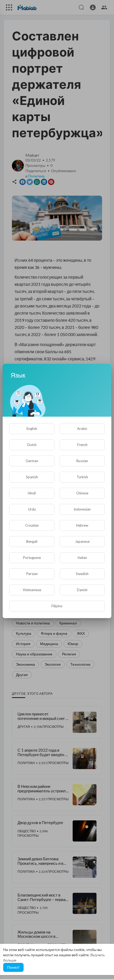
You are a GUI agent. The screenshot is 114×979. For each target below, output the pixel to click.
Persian (32, 574)
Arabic (82, 428)
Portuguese (32, 557)
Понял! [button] (13, 967)
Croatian (32, 525)
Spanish (32, 477)
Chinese (82, 493)
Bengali (31, 541)
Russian (82, 461)
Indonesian (82, 509)
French (82, 445)
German (32, 461)
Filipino (57, 606)
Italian (82, 557)
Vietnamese (32, 590)
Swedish (82, 574)
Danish (82, 590)
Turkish (82, 477)
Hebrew (82, 525)
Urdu (32, 509)
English (32, 428)
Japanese (82, 541)
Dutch (32, 445)
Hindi (32, 493)
